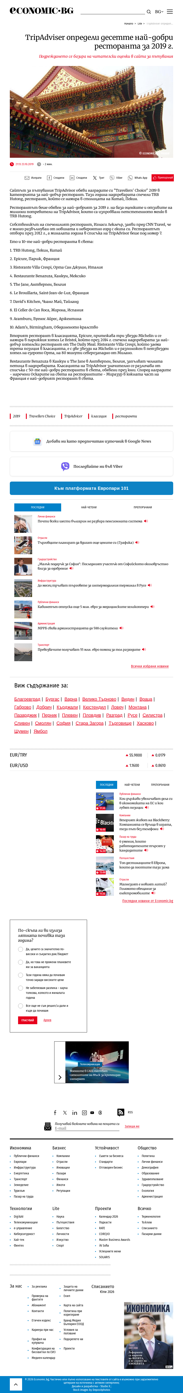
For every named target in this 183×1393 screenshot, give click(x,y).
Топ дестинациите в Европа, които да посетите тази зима (144, 865)
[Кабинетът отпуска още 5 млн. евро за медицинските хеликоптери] (23, 609)
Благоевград (27, 699)
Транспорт (20, 1179)
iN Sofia (104, 1245)
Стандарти (106, 1162)
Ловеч (117, 707)
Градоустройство (153, 1185)
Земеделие (21, 1185)
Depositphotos (101, 1389)
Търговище (120, 723)
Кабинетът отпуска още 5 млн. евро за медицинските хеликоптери (94, 607)
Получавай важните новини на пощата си (87, 1124)
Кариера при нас (43, 1330)
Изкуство (62, 1240)
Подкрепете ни (73, 1339)
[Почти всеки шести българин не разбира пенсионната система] (23, 524)
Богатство (62, 1228)
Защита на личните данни (73, 1288)
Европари (20, 1162)
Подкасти (105, 1222)
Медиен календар (43, 1358)
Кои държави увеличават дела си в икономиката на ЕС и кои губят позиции (146, 803)
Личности (62, 1234)
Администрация (152, 1196)
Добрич (44, 707)
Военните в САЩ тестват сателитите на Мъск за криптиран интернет (95, 1075)
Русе (132, 715)
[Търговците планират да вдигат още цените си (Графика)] (23, 545)
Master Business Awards (114, 1240)
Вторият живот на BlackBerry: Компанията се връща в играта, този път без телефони (145, 824)
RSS (130, 1112)
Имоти (60, 1185)
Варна (70, 699)
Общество (147, 1148)
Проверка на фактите (40, 1297)
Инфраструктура (25, 1167)
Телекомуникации (90, 1064)
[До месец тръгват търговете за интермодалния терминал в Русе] (23, 588)
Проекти (103, 1208)
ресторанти (126, 416)
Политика (148, 1156)
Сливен (22, 723)
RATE (102, 1228)
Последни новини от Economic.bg (147, 901)
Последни (37, 507)
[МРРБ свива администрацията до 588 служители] (23, 631)
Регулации (63, 1191)
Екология (148, 1191)
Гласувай (27, 1020)
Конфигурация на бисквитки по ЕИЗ (44, 1350)
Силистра (152, 715)
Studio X (105, 1386)
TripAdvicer (73, 416)
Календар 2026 (108, 1217)
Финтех (19, 1245)
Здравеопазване (152, 1179)
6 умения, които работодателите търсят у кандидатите (142, 845)
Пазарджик (25, 715)
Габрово (22, 707)
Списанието (149, 1228)
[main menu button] (170, 11)
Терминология (151, 1217)
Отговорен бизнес (111, 1167)
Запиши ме (132, 1126)
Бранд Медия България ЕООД (74, 1322)
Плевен (70, 715)
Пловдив (92, 715)
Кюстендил (94, 707)
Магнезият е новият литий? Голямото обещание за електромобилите (143, 888)
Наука (60, 1217)
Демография (150, 1167)
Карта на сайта (73, 1305)
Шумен (21, 731)
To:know (147, 1222)
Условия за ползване (71, 1331)
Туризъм (19, 1191)
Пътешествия (65, 1222)
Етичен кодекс (41, 1320)
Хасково (145, 723)
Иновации (63, 1167)
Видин (127, 699)
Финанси (62, 1179)
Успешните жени (110, 1251)
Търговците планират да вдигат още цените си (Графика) (86, 543)
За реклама (39, 1286)
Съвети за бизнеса (111, 1156)
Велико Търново (99, 699)
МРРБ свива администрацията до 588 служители (78, 628)
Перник (49, 715)
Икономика (20, 1148)
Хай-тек (19, 1240)
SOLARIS (104, 1257)
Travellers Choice (42, 416)
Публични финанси (26, 1156)
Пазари (61, 1173)
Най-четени (89, 507)
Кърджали (67, 707)
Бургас (52, 699)
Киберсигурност (24, 1234)
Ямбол (41, 731)
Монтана (138, 707)
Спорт (60, 1245)
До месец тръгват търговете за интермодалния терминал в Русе (92, 585)
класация (98, 416)
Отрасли (62, 1162)
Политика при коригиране (73, 1313)
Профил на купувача (39, 1341)
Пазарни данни (152, 1234)
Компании (63, 1156)
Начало (128, 23)
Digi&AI (18, 1217)
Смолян (43, 723)
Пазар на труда (23, 1196)
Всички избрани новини (150, 666)
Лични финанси (152, 1162)
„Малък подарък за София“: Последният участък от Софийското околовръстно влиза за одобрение (103, 566)
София (63, 723)
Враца (145, 699)
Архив (47, 1020)
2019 (16, 416)
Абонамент (39, 1305)
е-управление (23, 1228)
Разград (114, 715)
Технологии (21, 1208)
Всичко (144, 1208)
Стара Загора (90, 723)
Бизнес (59, 1148)
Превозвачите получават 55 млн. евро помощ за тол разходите (89, 650)
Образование (150, 1173)
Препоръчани (143, 507)
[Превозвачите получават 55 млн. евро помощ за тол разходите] (23, 652)
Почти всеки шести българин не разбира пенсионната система (90, 521)
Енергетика (21, 1173)
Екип (67, 1296)
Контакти (38, 1311)
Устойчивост (107, 1148)
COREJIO (104, 1234)
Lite (140, 23)
